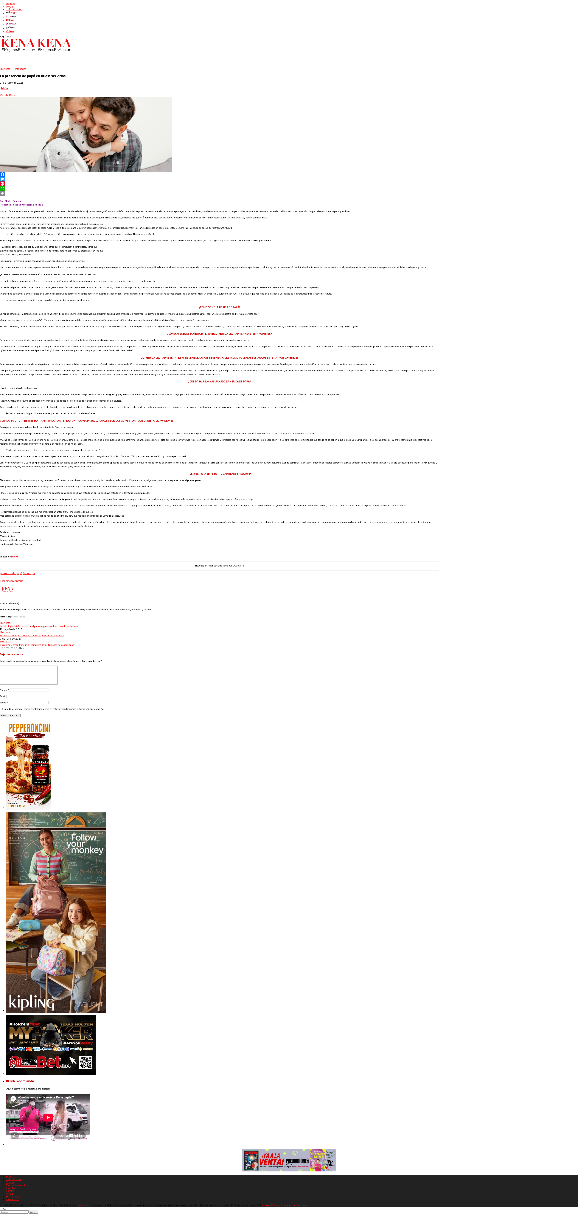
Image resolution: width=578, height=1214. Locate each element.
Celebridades (14, 9)
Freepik (14, 557)
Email (3, 696)
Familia (10, 1190)
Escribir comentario (11, 581)
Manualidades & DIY (18, 1185)
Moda (9, 6)
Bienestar (5, 69)
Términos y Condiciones (296, 1205)
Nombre (4, 690)
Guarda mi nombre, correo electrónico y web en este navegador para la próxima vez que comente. (54, 709)
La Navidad (12, 1199)
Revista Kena (7, 95)
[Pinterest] (219, 183)
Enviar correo (83, 1205)
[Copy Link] (219, 193)
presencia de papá (11, 573)
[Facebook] (219, 174)
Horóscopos (13, 1196)
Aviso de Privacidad (272, 1205)
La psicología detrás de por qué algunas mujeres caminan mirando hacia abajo (39, 626)
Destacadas (19, 69)
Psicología (29, 573)
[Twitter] (219, 179)
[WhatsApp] (219, 188)
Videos (10, 31)
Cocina (10, 1182)
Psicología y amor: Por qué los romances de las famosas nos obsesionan (37, 645)
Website (4, 703)
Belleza (10, 3)
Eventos (11, 1188)
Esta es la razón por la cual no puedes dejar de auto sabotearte (32, 635)
